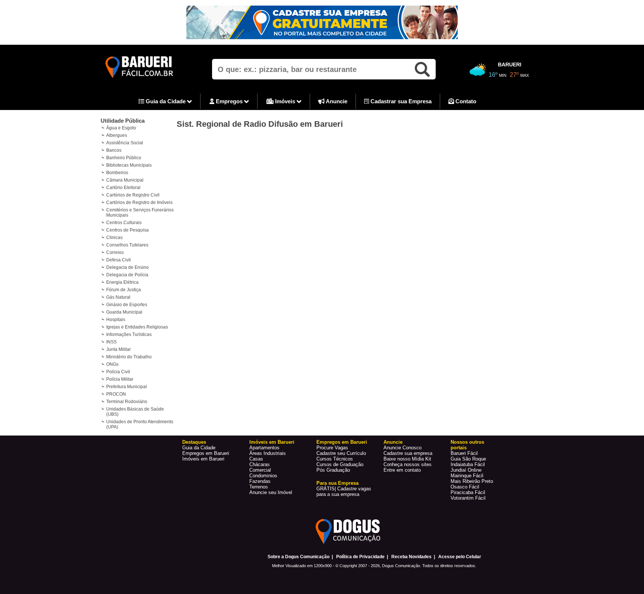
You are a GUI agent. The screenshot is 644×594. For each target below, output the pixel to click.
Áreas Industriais (267, 453)
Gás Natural (118, 297)
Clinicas (114, 237)
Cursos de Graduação (339, 464)
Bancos (113, 150)
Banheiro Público (123, 157)
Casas (256, 459)
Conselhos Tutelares (127, 245)
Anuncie (336, 101)
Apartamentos (264, 447)
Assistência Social (124, 142)
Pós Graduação (333, 470)
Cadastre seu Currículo (341, 453)
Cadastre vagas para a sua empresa (343, 491)
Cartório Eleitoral (123, 187)
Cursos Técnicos (334, 459)
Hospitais (115, 319)
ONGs (112, 364)
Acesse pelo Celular (459, 556)
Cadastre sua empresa (407, 453)
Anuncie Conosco (402, 447)
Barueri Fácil (464, 453)
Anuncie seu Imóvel (270, 492)
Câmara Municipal (124, 180)
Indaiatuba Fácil (468, 464)
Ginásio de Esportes (126, 304)
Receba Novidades (411, 556)
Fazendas (260, 481)
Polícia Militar (119, 379)
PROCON (116, 394)
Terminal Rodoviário (126, 401)
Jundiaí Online (466, 470)
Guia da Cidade (165, 101)
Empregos (229, 101)
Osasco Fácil (465, 487)
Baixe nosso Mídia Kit (407, 459)
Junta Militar (118, 349)
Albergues (116, 135)
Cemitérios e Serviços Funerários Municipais (140, 212)
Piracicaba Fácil (468, 492)
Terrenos (258, 487)
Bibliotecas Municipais (129, 165)
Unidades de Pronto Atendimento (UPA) (139, 424)
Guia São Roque (468, 459)
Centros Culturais (124, 222)
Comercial (260, 470)
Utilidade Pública (123, 120)
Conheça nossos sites (407, 464)
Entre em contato (402, 470)
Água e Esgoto (121, 128)
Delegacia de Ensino (127, 267)
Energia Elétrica (122, 282)
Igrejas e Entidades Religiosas (137, 327)
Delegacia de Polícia (127, 274)
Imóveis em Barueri (203, 459)
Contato (465, 101)
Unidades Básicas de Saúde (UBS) (135, 411)
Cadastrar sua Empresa (400, 101)
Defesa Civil (118, 260)
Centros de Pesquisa (127, 230)
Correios (115, 252)
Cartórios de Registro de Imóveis (139, 202)
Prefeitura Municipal (126, 386)
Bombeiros (117, 172)
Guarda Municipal (124, 312)
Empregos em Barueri (205, 453)
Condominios (263, 475)
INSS (111, 342)
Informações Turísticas (129, 334)
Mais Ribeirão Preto (472, 481)
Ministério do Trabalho (129, 356)
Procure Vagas (332, 447)
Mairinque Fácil (467, 475)
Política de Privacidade (360, 556)
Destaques (194, 442)
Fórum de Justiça (123, 289)
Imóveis (285, 101)
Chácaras (259, 464)
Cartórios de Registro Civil (133, 195)
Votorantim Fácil (468, 498)
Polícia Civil (118, 371)
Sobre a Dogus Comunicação (298, 556)
